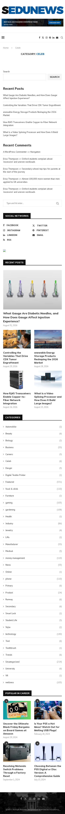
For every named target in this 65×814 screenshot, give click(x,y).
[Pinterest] (50, 37)
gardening (34, 509)
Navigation (35, 151)
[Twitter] (43, 37)
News (34, 564)
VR (34, 675)
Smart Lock (34, 613)
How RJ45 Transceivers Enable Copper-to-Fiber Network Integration (17, 398)
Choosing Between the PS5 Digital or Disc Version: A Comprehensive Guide (47, 771)
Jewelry (34, 530)
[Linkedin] (53, 37)
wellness (34, 682)
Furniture (34, 495)
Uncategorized (34, 661)
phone (34, 578)
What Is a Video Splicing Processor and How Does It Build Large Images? (48, 398)
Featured (34, 481)
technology (34, 634)
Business (34, 447)
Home (6, 47)
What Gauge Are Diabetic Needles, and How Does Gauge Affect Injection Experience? (30, 317)
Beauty (34, 433)
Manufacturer (34, 544)
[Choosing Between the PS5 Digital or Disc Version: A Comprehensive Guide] (48, 752)
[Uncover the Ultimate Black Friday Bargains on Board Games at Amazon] (17, 710)
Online (34, 571)
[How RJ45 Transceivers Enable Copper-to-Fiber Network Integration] (17, 380)
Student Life (34, 620)
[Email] (57, 37)
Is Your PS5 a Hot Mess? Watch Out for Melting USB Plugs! (46, 727)
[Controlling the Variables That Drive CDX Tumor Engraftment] (17, 339)
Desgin (34, 468)
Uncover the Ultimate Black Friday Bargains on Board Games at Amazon (16, 728)
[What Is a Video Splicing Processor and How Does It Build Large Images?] (48, 380)
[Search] (61, 37)
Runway (34, 599)
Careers (34, 454)
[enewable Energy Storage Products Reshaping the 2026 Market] (48, 339)
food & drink (34, 488)
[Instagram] (46, 37)
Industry (34, 523)
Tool (34, 641)
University (34, 668)
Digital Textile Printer (34, 475)
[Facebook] (39, 37)
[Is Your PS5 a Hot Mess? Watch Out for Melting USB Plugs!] (48, 710)
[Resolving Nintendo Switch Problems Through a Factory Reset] (17, 752)
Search (6, 71)
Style (34, 627)
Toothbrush (34, 648)
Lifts (34, 537)
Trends (34, 654)
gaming (34, 502)
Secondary (34, 606)
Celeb (34, 461)
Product (34, 592)
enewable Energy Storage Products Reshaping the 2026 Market (46, 357)
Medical (34, 551)
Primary (34, 585)
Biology (34, 440)
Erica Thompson (10, 158)
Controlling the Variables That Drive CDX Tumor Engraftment (32, 105)
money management (34, 558)
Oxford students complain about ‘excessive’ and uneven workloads (27, 160)
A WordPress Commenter (15, 151)
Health (34, 516)
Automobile (34, 426)
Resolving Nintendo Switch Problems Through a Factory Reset (14, 771)
